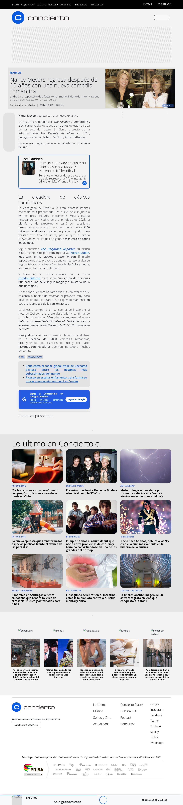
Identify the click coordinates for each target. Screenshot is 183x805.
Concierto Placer (131, 704)
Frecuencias (97, 4)
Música (98, 711)
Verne (124, 769)
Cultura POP (129, 711)
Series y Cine (102, 717)
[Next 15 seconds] (111, 800)
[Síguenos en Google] (118, 17)
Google (154, 704)
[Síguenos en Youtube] (137, 17)
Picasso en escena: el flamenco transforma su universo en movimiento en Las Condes (56, 379)
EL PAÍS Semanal (116, 769)
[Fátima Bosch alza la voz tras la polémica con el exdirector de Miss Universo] (58, 653)
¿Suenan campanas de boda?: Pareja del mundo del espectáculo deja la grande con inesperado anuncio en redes (91, 675)
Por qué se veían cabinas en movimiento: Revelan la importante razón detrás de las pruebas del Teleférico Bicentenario (25, 675)
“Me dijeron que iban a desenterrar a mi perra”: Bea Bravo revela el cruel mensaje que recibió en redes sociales (157, 675)
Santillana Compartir (101, 765)
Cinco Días (97, 769)
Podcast (125, 717)
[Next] (119, 800)
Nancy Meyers (35, 357)
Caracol (143, 765)
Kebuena (144, 769)
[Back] (87, 800)
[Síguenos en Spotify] (141, 17)
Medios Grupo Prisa (33, 774)
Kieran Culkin (79, 253)
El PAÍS (58, 765)
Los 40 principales (72, 765)
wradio (86, 769)
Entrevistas (81, 4)
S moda (109, 777)
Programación (27, 4)
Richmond (57, 777)
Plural (84, 777)
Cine (22, 357)
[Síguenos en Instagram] (123, 17)
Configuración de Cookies (94, 757)
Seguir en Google (76, 399)
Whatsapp (156, 743)
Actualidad (100, 724)
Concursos (65, 4)
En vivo (15, 4)
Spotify (154, 732)
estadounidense (29, 278)
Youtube (155, 726)
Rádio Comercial (147, 777)
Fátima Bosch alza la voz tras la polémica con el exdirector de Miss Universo (58, 673)
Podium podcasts (57, 773)
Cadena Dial (133, 769)
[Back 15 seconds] (95, 800)
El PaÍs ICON (97, 777)
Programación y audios (154, 800)
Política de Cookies (69, 757)
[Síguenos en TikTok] (146, 17)
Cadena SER (114, 765)
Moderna (71, 777)
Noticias (52, 4)
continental (108, 769)
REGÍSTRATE (164, 4)
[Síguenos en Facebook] (127, 17)
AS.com (123, 765)
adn (132, 765)
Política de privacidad (46, 757)
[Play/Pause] (103, 800)
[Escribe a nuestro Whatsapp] (151, 17)
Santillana (86, 765)
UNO (78, 769)
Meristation (134, 777)
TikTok (154, 737)
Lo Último (41, 4)
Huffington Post (62, 769)
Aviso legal (27, 757)
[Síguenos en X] (132, 17)
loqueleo (121, 777)
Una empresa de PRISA (33, 767)
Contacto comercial (26, 724)
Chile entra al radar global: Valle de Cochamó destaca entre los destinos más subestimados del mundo (56, 369)
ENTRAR (147, 4)
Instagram (156, 710)
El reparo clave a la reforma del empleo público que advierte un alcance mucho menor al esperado (124, 675)
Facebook (156, 715)
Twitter (154, 721)
